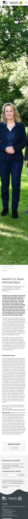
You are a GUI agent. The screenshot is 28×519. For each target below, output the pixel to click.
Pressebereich (11, 266)
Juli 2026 (4, 487)
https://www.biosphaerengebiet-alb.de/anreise (13, 409)
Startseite (4, 266)
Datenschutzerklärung (17, 483)
